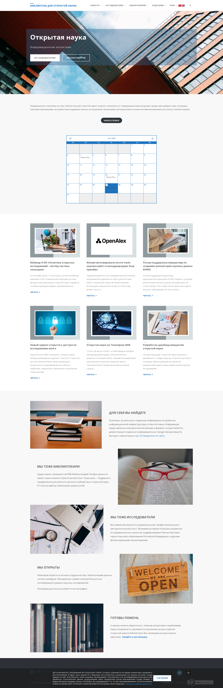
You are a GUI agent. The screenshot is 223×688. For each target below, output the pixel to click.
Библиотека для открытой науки (53, 5)
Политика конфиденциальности (138, 684)
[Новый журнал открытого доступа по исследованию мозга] (55, 322)
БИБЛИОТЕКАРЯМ (76, 57)
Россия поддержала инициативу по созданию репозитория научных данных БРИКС (167, 266)
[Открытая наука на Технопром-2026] (111, 322)
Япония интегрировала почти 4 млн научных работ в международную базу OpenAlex (110, 266)
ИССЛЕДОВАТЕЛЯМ (45, 57)
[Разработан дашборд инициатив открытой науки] (167, 322)
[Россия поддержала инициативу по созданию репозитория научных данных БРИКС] (167, 240)
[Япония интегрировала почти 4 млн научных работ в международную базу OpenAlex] (111, 240)
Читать (35, 292)
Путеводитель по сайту (152, 435)
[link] (190, 5)
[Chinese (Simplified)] (180, 5)
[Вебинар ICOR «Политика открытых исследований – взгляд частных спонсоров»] (55, 240)
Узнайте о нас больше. (135, 636)
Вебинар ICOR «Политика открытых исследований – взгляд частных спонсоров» (52, 266)
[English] (183, 5)
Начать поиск (111, 120)
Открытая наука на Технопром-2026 (108, 344)
